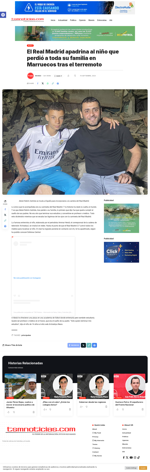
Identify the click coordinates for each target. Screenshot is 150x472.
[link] (3, 15)
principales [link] (26, 335)
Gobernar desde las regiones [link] (92, 402)
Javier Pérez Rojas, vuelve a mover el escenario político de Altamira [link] (20, 405)
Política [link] (10, 398)
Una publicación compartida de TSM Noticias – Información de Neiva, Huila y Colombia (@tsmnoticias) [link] (45, 312)
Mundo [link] (30, 45)
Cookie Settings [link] (131, 468)
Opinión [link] (46, 398)
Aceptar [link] (143, 468)
